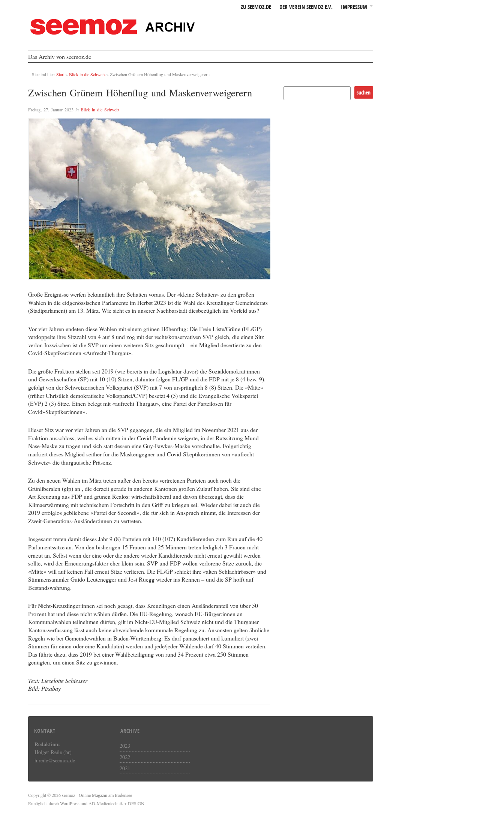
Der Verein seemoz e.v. (306, 7)
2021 (125, 768)
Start (60, 74)
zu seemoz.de (256, 7)
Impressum (354, 7)
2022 (125, 756)
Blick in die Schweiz (87, 74)
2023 (125, 745)
